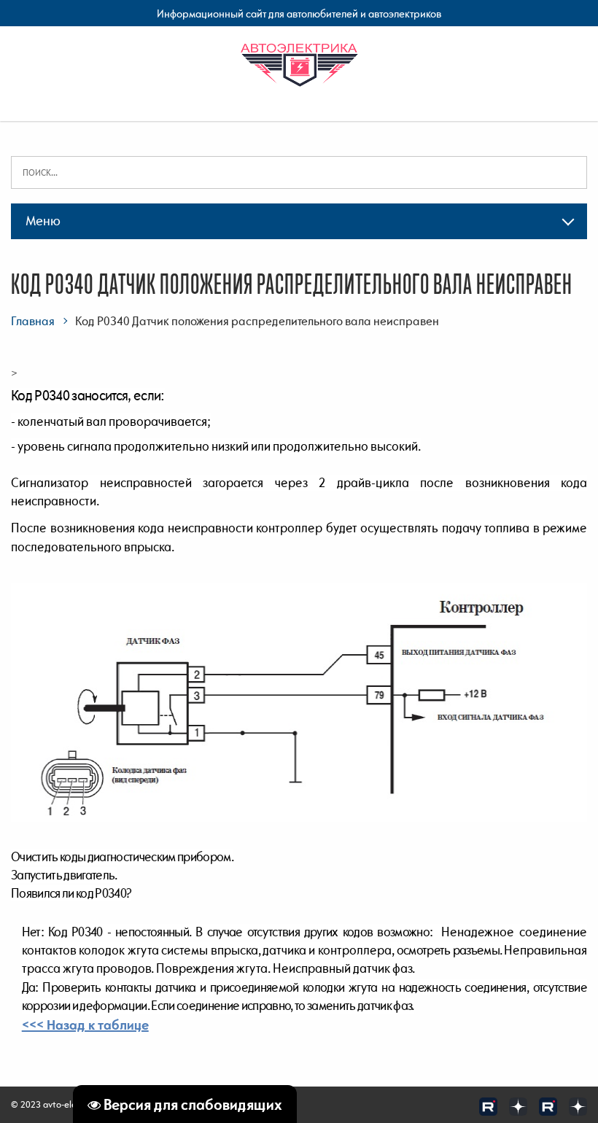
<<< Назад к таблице (85, 1025)
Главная (33, 321)
